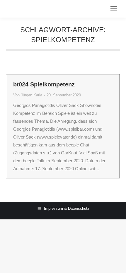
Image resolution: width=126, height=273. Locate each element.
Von (27, 95)
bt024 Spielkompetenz (44, 84)
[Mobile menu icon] (114, 9)
